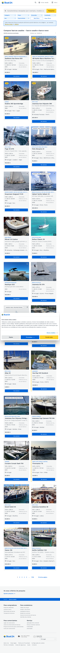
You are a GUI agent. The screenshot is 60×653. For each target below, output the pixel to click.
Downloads (29, 628)
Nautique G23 (10, 284)
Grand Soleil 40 (10, 507)
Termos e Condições (9, 644)
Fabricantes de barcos (9, 611)
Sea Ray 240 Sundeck (40, 373)
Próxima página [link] (42, 577)
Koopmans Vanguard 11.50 (14, 194)
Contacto (34, 644)
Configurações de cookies (38, 643)
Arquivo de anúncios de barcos (28, 615)
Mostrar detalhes (51, 332)
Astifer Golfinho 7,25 (39, 550)
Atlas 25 (8, 373)
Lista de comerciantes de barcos (12, 624)
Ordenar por (33, 33)
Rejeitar (11, 337)
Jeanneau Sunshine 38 (40, 507)
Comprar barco (7, 609)
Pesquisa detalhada (9, 607)
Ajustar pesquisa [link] (8, 593)
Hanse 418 (8, 550)
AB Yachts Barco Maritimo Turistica (45, 58)
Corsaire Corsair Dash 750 (14, 463)
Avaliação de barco (25, 611)
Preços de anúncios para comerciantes (13, 626)
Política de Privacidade (24, 643)
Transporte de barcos (9, 613)
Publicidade (30, 626)
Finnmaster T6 (37, 463)
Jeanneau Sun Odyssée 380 (42, 103)
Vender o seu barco (25, 609)
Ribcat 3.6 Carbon (11, 239)
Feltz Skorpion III (38, 149)
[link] (50, 18)
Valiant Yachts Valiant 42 (41, 194)
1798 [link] (32, 577)
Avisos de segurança (20, 644)
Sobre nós (6, 643)
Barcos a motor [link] (9, 24)
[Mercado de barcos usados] (7, 3)
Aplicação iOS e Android (33, 622)
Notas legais (13, 643)
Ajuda (28, 644)
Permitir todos (49, 337)
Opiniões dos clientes (25, 617)
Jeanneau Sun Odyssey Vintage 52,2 (18, 418)
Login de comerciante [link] (9, 622)
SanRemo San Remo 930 (13, 58)
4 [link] (24, 577)
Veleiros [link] (17, 24)
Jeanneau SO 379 (38, 284)
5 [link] (26, 577)
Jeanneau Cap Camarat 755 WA (43, 418)
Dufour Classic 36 (38, 239)
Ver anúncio (16, 76)
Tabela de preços (24, 607)
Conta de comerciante (9, 628)
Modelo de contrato (25, 613)
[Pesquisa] (36, 2)
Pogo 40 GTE (9, 149)
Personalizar (29, 337)
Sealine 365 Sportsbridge (14, 103)
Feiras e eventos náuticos (33, 624)
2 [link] (19, 577)
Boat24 (5, 599)
